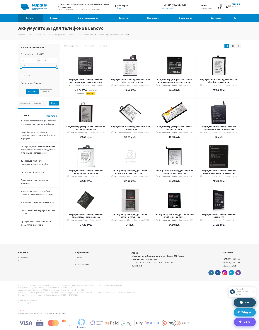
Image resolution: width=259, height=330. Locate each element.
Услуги (54, 17)
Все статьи (51, 115)
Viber (238, 272)
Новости (21, 261)
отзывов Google (60, 313)
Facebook (218, 272)
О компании (185, 17)
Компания (23, 252)
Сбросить (46, 92)
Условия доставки (82, 264)
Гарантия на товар (82, 268)
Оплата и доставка (88, 17)
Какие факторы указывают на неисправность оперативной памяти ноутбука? (38, 135)
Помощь (78, 257)
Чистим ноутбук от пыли (32, 172)
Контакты (215, 17)
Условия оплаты (81, 261)
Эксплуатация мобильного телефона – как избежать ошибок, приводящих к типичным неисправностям (38, 149)
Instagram (224, 272)
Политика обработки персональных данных (35, 303)
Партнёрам (153, 17)
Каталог (30, 17)
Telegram (231, 272)
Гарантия (124, 17)
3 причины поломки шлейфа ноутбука (39, 202)
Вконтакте (211, 272)
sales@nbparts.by (30, 300)
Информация (82, 252)
